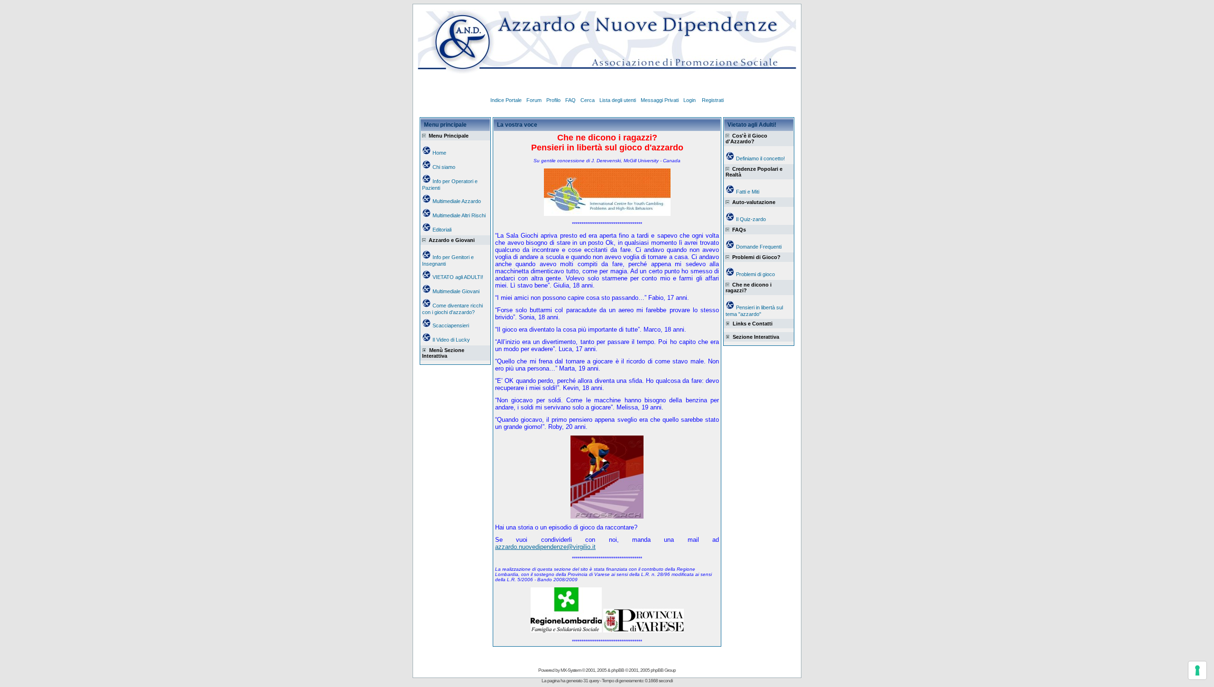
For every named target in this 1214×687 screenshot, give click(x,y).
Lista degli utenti (617, 100)
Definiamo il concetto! (760, 158)
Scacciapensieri (450, 325)
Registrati (713, 100)
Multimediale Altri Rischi (459, 215)
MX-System (571, 670)
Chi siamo (443, 167)
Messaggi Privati (660, 100)
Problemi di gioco (755, 274)
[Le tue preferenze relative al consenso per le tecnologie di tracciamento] (1197, 670)
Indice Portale (506, 100)
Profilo (553, 100)
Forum (534, 100)
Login (690, 100)
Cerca (587, 100)
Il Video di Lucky (451, 340)
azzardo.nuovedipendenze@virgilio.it (545, 546)
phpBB (617, 670)
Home (439, 153)
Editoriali (441, 229)
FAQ (570, 100)
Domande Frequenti (759, 247)
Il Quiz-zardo (751, 219)
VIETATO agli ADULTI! (457, 277)
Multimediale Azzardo (456, 201)
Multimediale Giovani (455, 291)
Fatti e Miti (747, 192)
